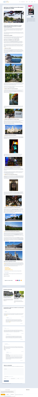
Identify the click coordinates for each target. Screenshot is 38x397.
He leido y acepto (9, 376)
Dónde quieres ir (28, 15)
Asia (29, 1)
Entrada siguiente (23, 286)
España (32, 1)
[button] (24, 2)
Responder (22, 316)
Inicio (19, 1)
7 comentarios (15, 299)
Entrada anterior (4, 286)
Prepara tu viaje (22, 1)
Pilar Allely (7, 317)
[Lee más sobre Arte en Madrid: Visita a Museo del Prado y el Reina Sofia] (8, 293)
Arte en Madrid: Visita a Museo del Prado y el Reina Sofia (8, 296)
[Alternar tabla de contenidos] (9, 23)
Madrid (17, 299)
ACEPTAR (3, 394)
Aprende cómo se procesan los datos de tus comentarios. (16, 383)
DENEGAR (7, 394)
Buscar (32, 16)
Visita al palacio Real (7, 267)
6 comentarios (5, 9)
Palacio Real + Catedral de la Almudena (9, 269)
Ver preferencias (12, 394)
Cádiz (34, 1)
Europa (26, 1)
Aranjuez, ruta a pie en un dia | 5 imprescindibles (18, 298)
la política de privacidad (10, 376)
